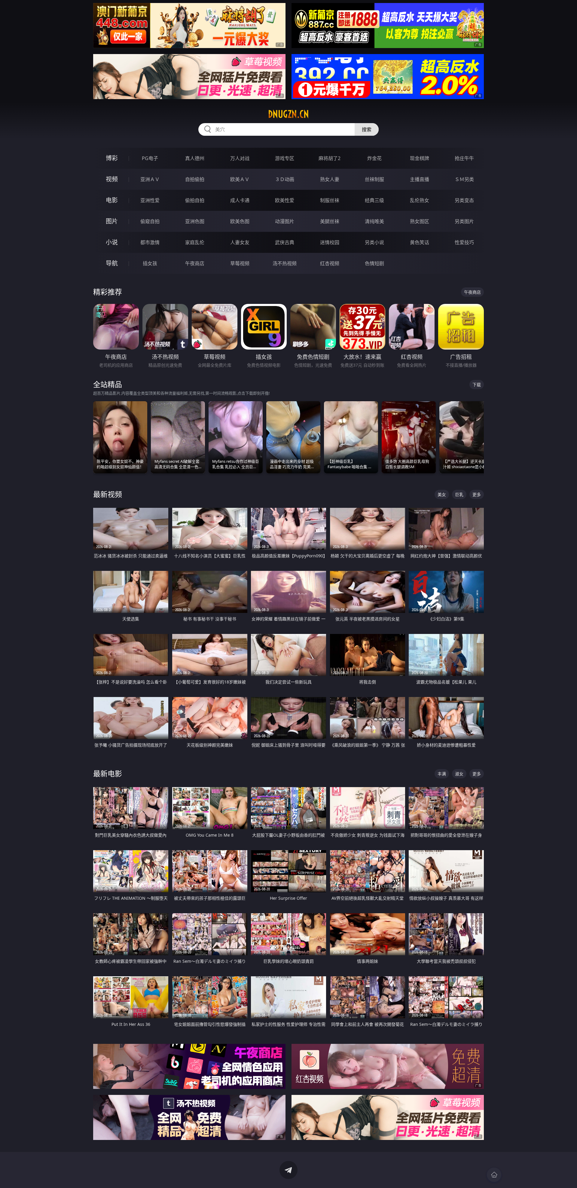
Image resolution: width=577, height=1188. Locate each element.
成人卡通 (239, 200)
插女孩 (150, 263)
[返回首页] (494, 1175)
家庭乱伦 (194, 242)
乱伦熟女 (419, 200)
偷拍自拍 (194, 200)
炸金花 (374, 158)
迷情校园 (329, 242)
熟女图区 (419, 221)
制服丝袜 (329, 200)
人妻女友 (239, 242)
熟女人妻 (329, 179)
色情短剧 (374, 263)
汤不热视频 (285, 263)
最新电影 (107, 773)
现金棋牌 (419, 158)
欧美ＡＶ (239, 179)
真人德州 (194, 158)
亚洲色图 (194, 221)
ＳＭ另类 (464, 179)
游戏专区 (284, 158)
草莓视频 (239, 263)
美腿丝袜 (329, 221)
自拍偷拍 (194, 179)
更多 (476, 494)
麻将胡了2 (329, 158)
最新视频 (107, 494)
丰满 (442, 774)
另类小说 (374, 242)
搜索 (366, 129)
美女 (442, 494)
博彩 (112, 158)
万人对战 (239, 158)
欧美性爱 (284, 200)
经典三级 (374, 200)
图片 (112, 221)
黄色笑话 (419, 242)
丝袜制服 (374, 179)
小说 (112, 242)
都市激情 (150, 242)
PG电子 (150, 158)
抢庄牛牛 (464, 158)
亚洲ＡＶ (150, 179)
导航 (112, 263)
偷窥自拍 (150, 221)
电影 (112, 200)
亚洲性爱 (150, 200)
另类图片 (464, 221)
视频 (112, 179)
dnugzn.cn (288, 114)
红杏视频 (329, 263)
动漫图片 (284, 221)
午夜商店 (194, 263)
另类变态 (464, 200)
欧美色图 (239, 221)
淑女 (459, 774)
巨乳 (459, 494)
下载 (476, 384)
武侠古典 (284, 242)
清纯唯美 (374, 221)
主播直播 (419, 179)
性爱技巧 (464, 242)
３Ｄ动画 (284, 179)
